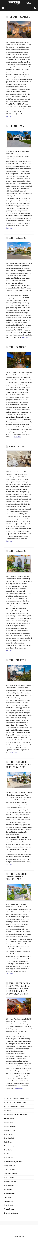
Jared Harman (9, 1154)
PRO (23, 1236)
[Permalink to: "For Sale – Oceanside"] (19, 29)
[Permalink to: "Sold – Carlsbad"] (19, 459)
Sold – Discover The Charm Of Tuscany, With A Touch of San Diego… (18, 765)
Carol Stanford (9, 1138)
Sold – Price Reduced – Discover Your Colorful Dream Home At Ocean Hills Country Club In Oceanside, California (18, 988)
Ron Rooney (8, 1189)
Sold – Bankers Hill (19, 660)
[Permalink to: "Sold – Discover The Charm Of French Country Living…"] (19, 892)
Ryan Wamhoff (9, 1185)
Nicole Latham (9, 1177)
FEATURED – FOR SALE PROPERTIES (16, 1099)
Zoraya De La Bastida (11, 1213)
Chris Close (8, 1142)
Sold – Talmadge (17, 347)
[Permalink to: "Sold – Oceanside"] (19, 250)
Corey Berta (8, 1150)
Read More (9, 116)
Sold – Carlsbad (17, 446)
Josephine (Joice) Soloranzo (13, 1162)
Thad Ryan (7, 1197)
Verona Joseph (9, 1209)
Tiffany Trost (8, 1201)
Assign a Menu (19, 1233)
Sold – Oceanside (17, 238)
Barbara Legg (8, 1122)
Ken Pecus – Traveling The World (15, 1114)
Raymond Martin (10, 1181)
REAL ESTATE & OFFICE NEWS (14, 1106)
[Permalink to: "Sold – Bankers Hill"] (19, 673)
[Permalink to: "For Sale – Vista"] (19, 139)
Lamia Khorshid (9, 1170)
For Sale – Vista (17, 126)
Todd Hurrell (8, 1205)
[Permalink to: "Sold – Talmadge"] (19, 360)
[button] (19, 8)
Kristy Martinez (9, 1166)
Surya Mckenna (9, 1193)
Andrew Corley (9, 1118)
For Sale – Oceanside (19, 17)
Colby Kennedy (9, 1146)
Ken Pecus (7, 1110)
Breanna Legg (8, 1134)
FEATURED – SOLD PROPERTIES (15, 1102)
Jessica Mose (8, 1158)
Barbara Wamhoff (10, 1126)
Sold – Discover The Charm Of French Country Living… (17, 876)
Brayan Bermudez (10, 1130)
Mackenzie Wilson (10, 1174)
